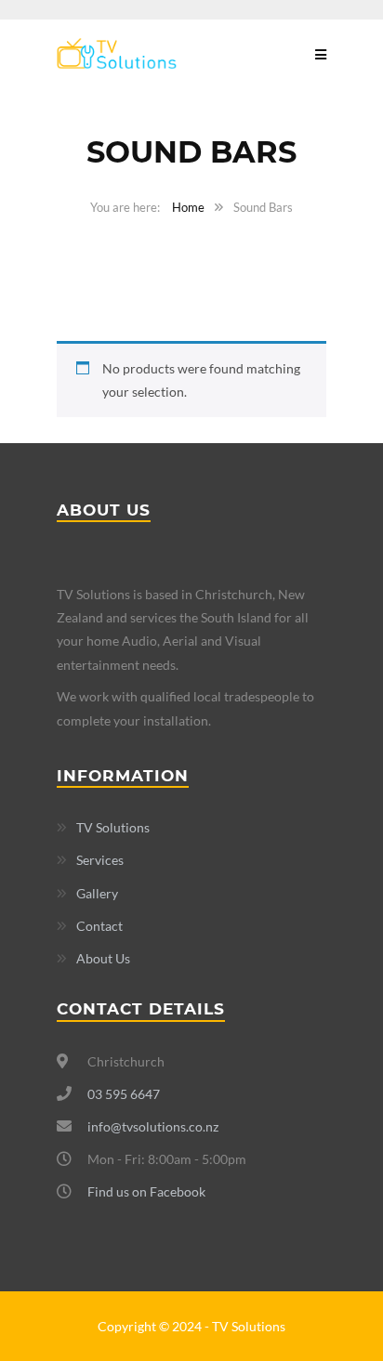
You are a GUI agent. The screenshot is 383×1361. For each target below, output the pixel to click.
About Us (103, 958)
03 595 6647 (123, 1094)
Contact (99, 926)
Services (100, 860)
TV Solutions (113, 827)
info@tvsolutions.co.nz (152, 1126)
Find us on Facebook (146, 1191)
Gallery (97, 893)
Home (188, 207)
